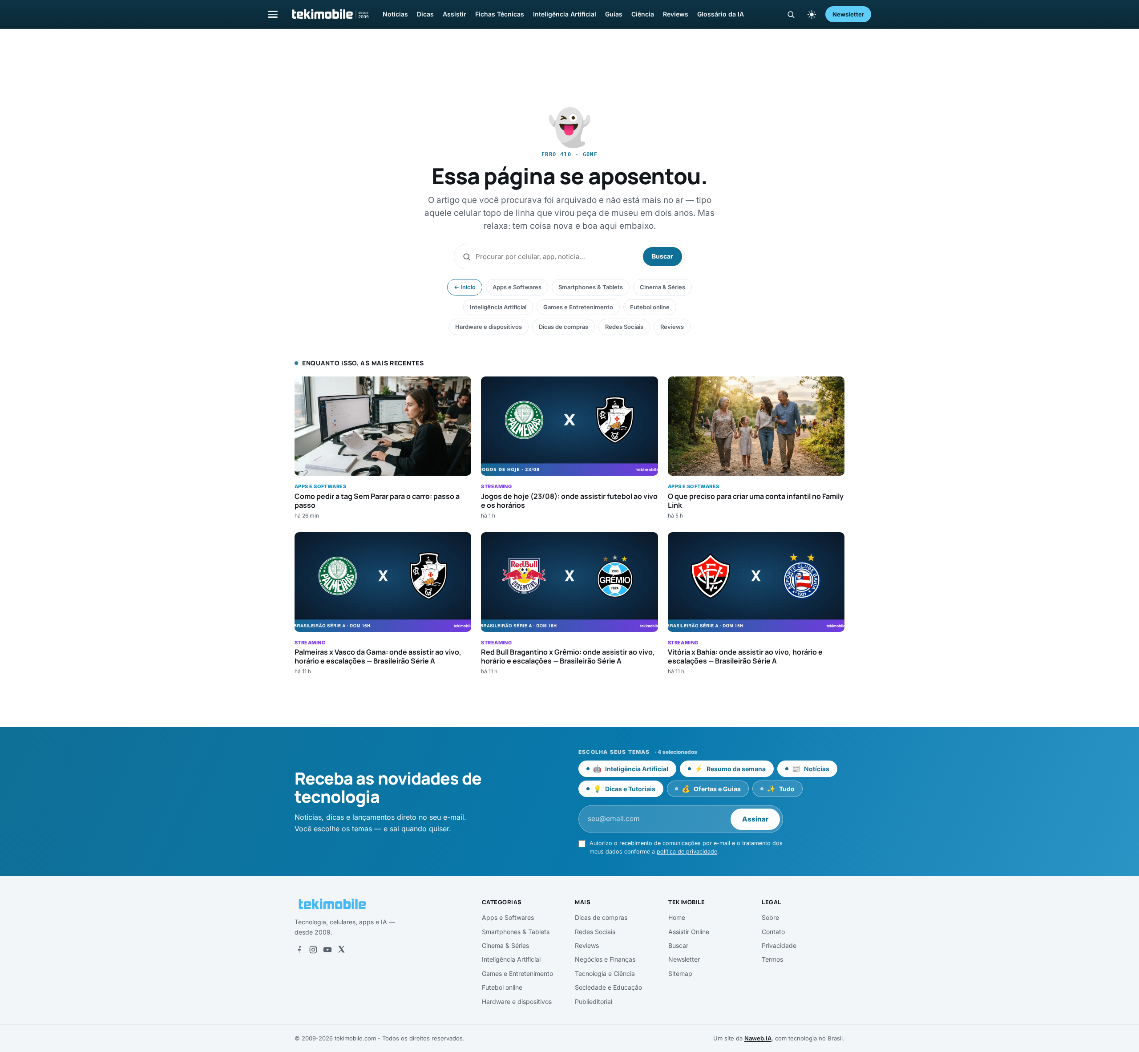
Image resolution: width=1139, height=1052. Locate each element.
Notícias (395, 14)
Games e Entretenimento (578, 307)
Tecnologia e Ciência (605, 973)
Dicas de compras (563, 326)
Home (676, 917)
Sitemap (680, 973)
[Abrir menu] (272, 14)
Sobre (770, 917)
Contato (773, 931)
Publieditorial (593, 1001)
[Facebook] (299, 949)
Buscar (662, 256)
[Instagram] (313, 949)
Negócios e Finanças (605, 959)
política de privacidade (687, 851)
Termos (772, 959)
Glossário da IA (720, 14)
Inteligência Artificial (564, 14)
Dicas (425, 14)
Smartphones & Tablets (590, 287)
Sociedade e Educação (608, 987)
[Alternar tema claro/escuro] (811, 14)
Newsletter (848, 14)
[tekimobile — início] (329, 14)
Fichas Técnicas (499, 14)
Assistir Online (688, 931)
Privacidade (779, 945)
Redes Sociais (624, 326)
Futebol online (650, 307)
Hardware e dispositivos (488, 326)
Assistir (454, 14)
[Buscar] (791, 14)
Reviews (675, 14)
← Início (465, 287)
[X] (341, 949)
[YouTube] (327, 949)
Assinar (755, 819)
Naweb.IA (757, 1038)
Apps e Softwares (517, 287)
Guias (613, 14)
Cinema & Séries (662, 287)
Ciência (642, 14)
